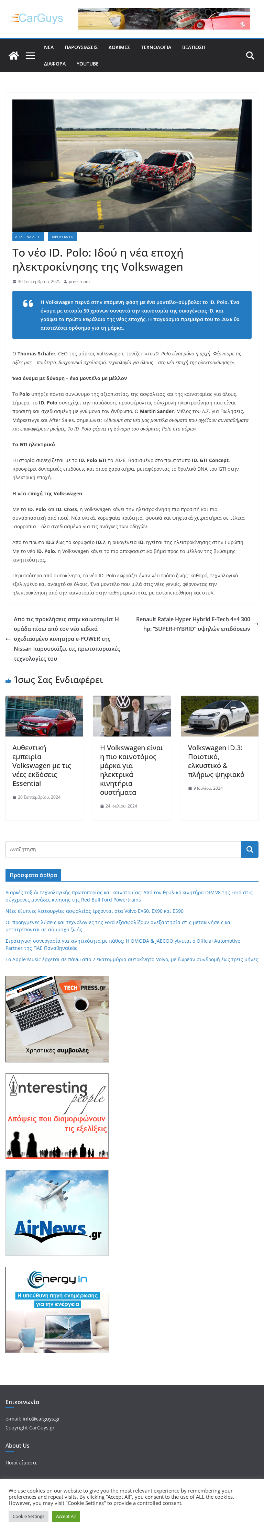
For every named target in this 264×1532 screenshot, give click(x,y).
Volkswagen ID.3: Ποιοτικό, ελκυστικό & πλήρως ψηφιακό (216, 761)
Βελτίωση (194, 47)
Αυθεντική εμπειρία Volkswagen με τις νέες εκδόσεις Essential (41, 765)
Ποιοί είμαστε (21, 1462)
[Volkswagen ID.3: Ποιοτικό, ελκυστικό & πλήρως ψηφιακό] (219, 700)
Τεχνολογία (156, 47)
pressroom (79, 281)
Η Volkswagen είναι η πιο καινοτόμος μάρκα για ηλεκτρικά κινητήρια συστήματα (131, 770)
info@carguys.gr (41, 1418)
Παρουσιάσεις (81, 47)
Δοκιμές (119, 47)
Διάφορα (55, 63)
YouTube (88, 63)
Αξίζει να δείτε (28, 236)
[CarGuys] (14, 55)
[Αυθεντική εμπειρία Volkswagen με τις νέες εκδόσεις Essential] (44, 700)
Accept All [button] (66, 1516)
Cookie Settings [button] (28, 1516)
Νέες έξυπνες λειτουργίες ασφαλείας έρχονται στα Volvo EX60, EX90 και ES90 (95, 911)
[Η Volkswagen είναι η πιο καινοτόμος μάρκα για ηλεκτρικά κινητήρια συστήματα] (131, 700)
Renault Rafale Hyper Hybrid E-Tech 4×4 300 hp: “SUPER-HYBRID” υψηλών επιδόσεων (193, 624)
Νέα (49, 47)
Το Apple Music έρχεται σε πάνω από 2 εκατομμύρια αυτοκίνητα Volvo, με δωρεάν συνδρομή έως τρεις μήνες (132, 959)
